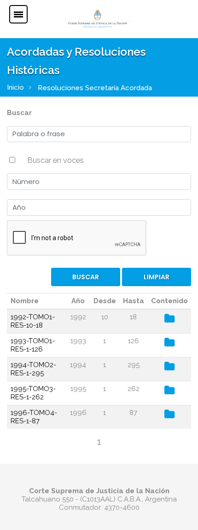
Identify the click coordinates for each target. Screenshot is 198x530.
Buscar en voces (55, 160)
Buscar (19, 113)
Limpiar (156, 277)
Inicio (15, 87)
